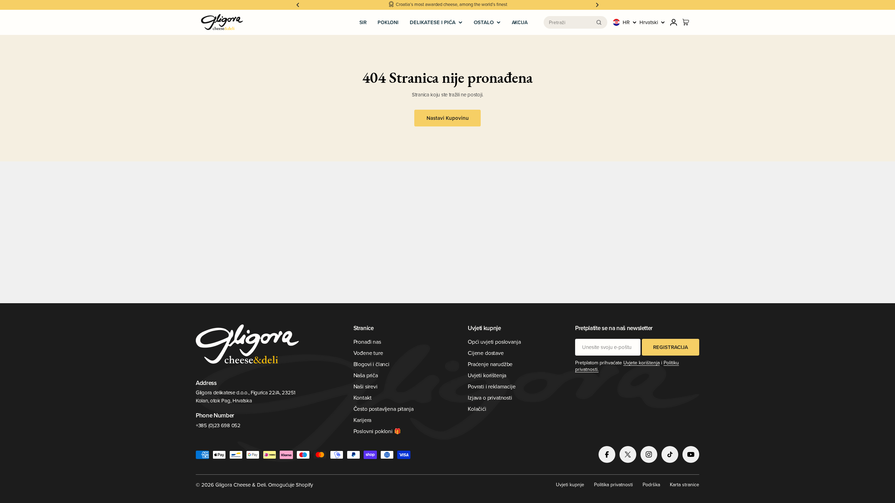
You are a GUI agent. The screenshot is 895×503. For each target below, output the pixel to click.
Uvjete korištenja (641, 362)
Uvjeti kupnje (570, 484)
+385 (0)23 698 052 (218, 425)
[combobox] (575, 22)
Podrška (651, 484)
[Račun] (673, 22)
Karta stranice (684, 484)
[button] (298, 5)
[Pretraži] (599, 22)
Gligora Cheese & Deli (240, 484)
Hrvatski (648, 22)
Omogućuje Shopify (290, 484)
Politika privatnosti (613, 484)
